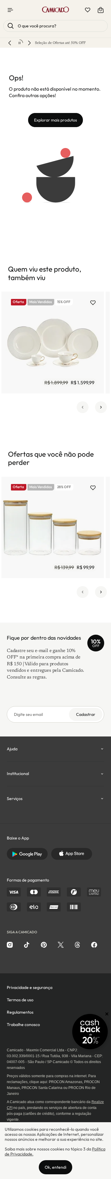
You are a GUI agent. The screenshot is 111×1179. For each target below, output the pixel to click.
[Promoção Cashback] (90, 1031)
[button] (83, 407)
